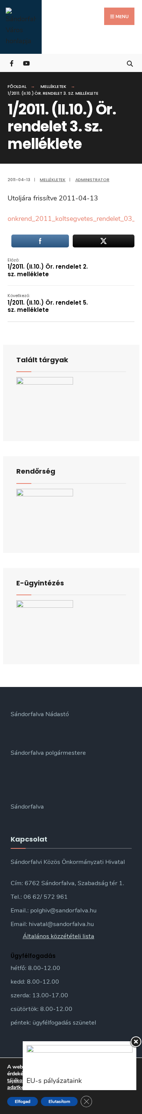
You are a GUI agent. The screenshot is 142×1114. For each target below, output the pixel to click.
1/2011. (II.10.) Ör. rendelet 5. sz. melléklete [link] (48, 303)
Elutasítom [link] (59, 1101)
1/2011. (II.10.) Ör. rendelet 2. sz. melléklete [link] (48, 267)
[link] (21, 27)
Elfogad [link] (22, 1101)
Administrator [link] (92, 180)
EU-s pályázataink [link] (54, 1080)
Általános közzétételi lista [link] (58, 936)
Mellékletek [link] (53, 86)
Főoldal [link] (17, 86)
